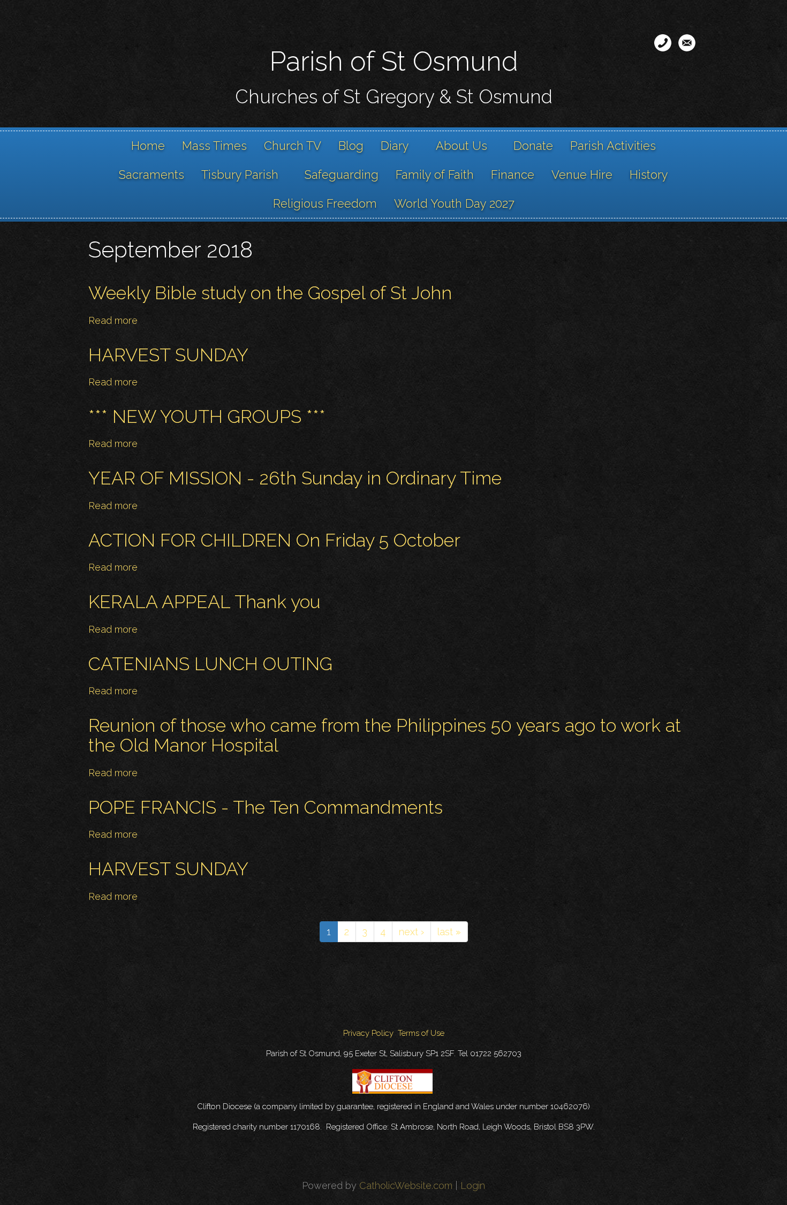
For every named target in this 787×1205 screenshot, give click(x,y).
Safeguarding (342, 174)
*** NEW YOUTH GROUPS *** (207, 416)
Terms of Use (421, 1033)
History (649, 174)
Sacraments (151, 174)
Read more (113, 320)
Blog (351, 146)
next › (411, 931)
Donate (533, 146)
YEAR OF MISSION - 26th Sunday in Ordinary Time (295, 478)
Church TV (292, 146)
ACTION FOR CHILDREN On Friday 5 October (274, 540)
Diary (395, 146)
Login (472, 1185)
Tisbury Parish (239, 174)
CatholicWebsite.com (405, 1185)
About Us (461, 146)
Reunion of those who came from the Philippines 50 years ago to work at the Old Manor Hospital (384, 735)
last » (449, 931)
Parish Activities (613, 146)
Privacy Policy (368, 1033)
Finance (512, 174)
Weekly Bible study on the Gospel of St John (270, 293)
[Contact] (662, 42)
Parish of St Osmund (393, 61)
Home (148, 146)
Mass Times (214, 146)
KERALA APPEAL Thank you (204, 601)
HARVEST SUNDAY (168, 355)
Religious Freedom (325, 203)
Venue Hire (581, 174)
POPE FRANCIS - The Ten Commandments (265, 807)
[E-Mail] (686, 42)
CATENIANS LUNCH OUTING (210, 664)
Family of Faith (435, 174)
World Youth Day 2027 (454, 203)
